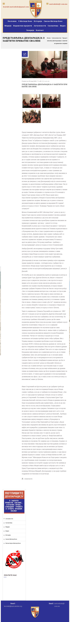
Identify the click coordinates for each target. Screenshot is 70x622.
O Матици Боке (25, 21)
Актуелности (40, 26)
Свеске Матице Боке (53, 21)
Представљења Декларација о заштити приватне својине (57, 40)
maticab (46, 81)
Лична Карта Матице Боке (13, 543)
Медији (7, 26)
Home (48, 38)
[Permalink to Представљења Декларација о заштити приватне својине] (44, 77)
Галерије (30, 30)
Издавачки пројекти (22, 26)
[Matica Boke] (35, 9)
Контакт (40, 30)
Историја (38, 21)
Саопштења (53, 26)
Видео (63, 26)
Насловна (12, 21)
